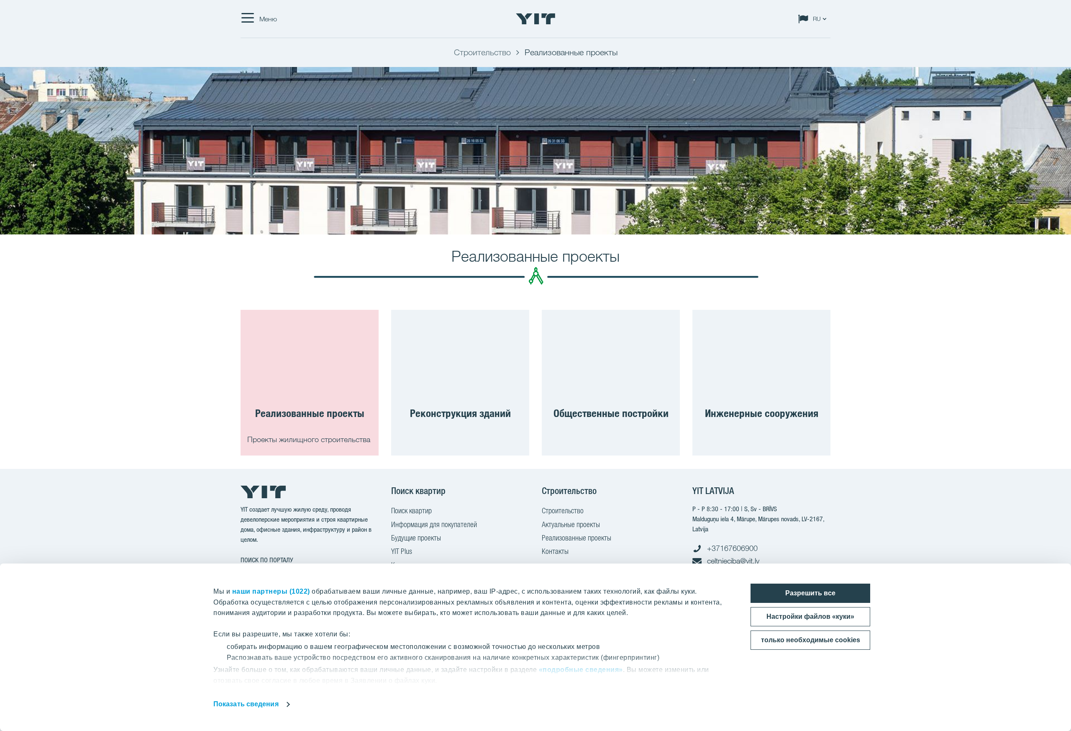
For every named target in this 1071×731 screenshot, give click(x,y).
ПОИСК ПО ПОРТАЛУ (267, 560)
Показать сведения (246, 704)
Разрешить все (810, 593)
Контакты (555, 551)
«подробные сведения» (581, 669)
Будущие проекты (416, 537)
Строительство (563, 510)
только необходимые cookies (810, 639)
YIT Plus (401, 551)
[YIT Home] (535, 18)
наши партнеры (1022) (271, 591)
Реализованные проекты (576, 537)
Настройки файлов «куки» (810, 616)
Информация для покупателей (434, 524)
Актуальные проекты (571, 524)
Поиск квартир (411, 510)
